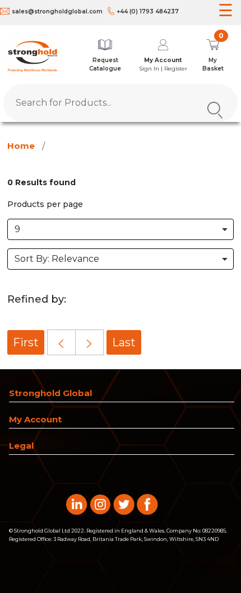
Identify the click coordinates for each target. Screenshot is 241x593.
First (26, 342)
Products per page (45, 204)
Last (124, 342)
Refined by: (36, 299)
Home (21, 145)
